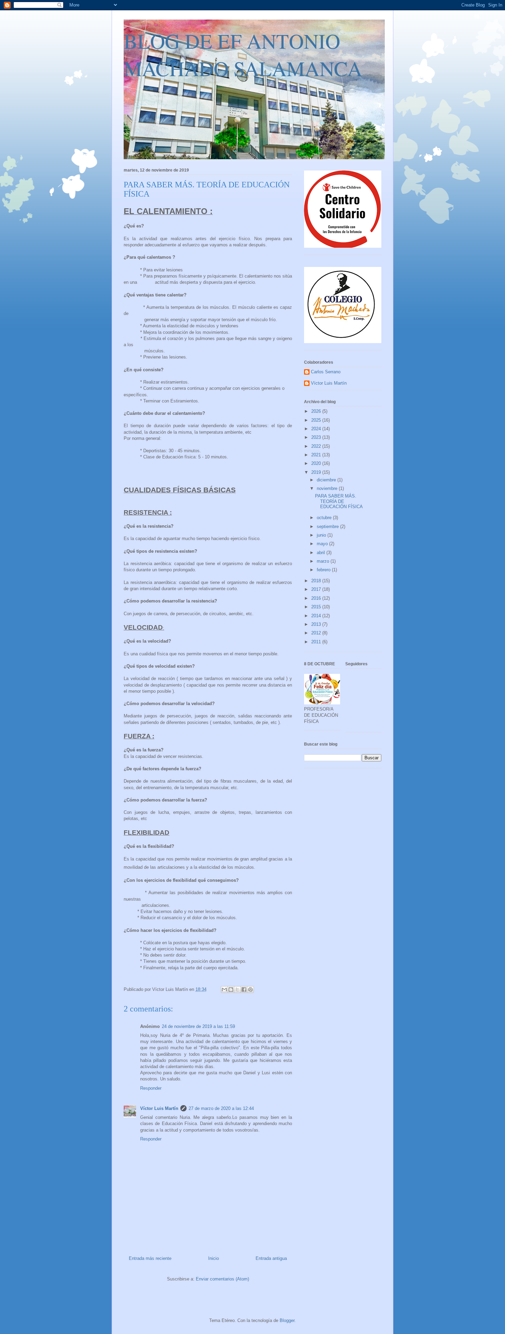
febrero (324, 569)
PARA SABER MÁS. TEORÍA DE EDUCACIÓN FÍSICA (339, 501)
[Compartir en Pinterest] (250, 989)
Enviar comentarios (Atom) (222, 1279)
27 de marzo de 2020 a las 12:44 (221, 1108)
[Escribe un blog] (230, 989)
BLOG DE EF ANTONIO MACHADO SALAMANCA (243, 54)
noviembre (328, 488)
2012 (316, 632)
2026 (316, 411)
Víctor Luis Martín (159, 1108)
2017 (316, 589)
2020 (316, 463)
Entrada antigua (271, 1258)
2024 (316, 428)
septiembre (328, 526)
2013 (316, 624)
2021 (316, 454)
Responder (150, 1088)
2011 (316, 641)
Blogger (287, 1320)
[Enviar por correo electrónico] (224, 989)
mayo (323, 543)
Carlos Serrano (325, 371)
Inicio (213, 1258)
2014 (316, 615)
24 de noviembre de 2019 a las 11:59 (198, 1026)
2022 (316, 446)
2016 (316, 598)
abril (321, 552)
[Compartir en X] (237, 989)
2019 (316, 472)
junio (322, 535)
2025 (316, 420)
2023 (316, 437)
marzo (323, 561)
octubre (325, 517)
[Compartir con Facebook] (243, 989)
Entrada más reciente (150, 1258)
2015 (316, 606)
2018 (316, 580)
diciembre (327, 479)
